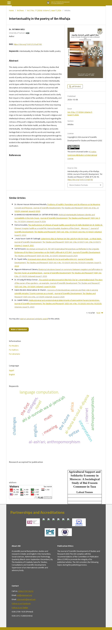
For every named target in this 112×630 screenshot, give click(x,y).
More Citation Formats (78, 185)
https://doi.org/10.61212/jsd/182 (28, 44)
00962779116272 (25, 591)
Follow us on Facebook (21, 603)
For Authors (13, 349)
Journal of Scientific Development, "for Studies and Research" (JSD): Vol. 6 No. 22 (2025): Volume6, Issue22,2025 (56, 209)
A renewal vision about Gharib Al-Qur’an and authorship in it (52, 259)
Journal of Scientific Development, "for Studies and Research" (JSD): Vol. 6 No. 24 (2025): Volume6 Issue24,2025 (57, 253)
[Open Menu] (9, 2)
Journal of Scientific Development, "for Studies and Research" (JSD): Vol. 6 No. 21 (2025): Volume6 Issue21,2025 (58, 274)
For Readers (14, 345)
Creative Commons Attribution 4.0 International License (82, 155)
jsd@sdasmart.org (24, 595)
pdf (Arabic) (76, 86)
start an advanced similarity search (34, 318)
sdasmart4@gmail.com (26, 599)
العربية (11, 370)
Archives (20, 10)
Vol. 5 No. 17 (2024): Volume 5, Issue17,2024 (44, 10)
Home (11, 10)
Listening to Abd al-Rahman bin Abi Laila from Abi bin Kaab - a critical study (71, 238)
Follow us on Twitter (20, 607)
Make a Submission (19, 329)
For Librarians (14, 354)
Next (98, 313)
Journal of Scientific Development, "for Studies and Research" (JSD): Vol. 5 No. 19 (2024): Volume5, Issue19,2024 (57, 219)
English (12, 374)
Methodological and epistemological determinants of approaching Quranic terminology (64, 300)
